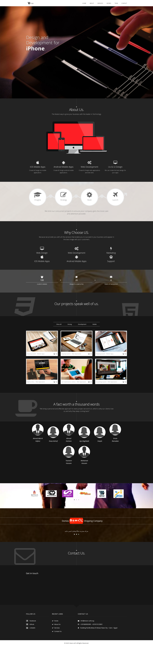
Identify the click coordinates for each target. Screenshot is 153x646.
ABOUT (92, 3)
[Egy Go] (84, 493)
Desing (70, 324)
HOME (84, 3)
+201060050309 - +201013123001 (91, 624)
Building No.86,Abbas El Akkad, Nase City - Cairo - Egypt (98, 628)
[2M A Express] (34, 493)
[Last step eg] (118, 493)
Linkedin (32, 628)
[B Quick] (68, 493)
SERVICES (100, 3)
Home (56, 621)
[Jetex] (101, 493)
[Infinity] (51, 493)
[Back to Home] (30, 3)
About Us (57, 624)
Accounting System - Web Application (106, 382)
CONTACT (124, 3)
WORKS (109, 3)
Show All (58, 324)
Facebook (33, 621)
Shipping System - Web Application (71, 354)
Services (57, 628)
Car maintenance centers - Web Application (73, 382)
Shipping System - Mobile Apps (35, 354)
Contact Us (58, 631)
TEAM (116, 3)
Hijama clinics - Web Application (36, 382)
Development (82, 324)
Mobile (95, 324)
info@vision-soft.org (87, 621)
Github (32, 624)
